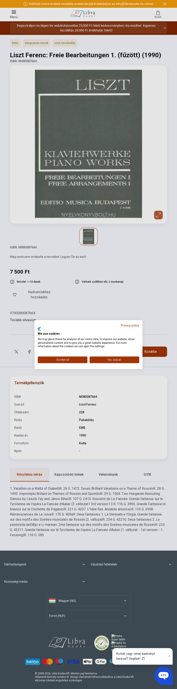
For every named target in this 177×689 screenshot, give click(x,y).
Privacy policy (130, 325)
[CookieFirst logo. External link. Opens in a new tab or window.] (39, 329)
